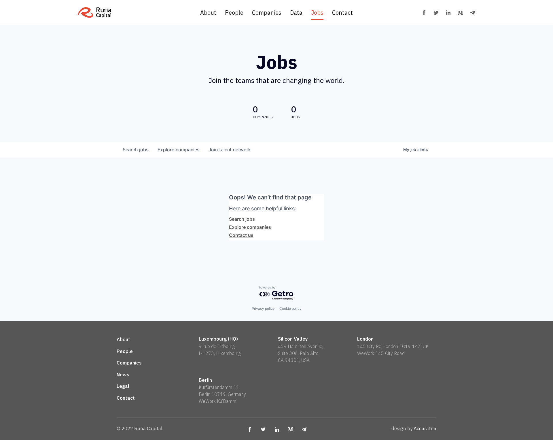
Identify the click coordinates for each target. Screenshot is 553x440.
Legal (123, 386)
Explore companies (250, 227)
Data (296, 12)
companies (178, 149)
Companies (266, 12)
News (123, 374)
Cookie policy (290, 308)
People (234, 12)
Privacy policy (263, 308)
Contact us (241, 235)
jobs (135, 149)
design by (413, 428)
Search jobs (242, 219)
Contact (342, 12)
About (208, 12)
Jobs (317, 12)
